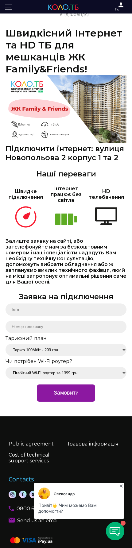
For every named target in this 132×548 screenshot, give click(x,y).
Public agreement (31, 444)
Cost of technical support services (29, 458)
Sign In (120, 9)
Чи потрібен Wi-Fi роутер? (39, 361)
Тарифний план (26, 338)
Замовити (66, 393)
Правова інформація (91, 444)
